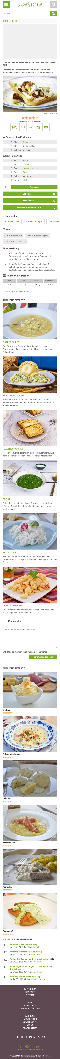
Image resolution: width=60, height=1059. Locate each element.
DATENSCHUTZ (30, 1005)
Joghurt (26, 164)
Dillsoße (6, 798)
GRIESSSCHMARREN (13, 605)
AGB (30, 1002)
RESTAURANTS (30, 1028)
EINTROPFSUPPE (11, 342)
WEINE (30, 1025)
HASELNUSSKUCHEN (13, 449)
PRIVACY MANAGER (30, 1008)
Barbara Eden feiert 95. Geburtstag (25, 952)
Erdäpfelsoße (9, 842)
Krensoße (7, 887)
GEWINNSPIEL (30, 1022)
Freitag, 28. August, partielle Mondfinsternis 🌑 (31, 959)
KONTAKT (30, 992)
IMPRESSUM (30, 989)
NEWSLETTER (30, 1019)
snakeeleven (39, 979)
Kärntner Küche (12, 221)
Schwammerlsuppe (12, 754)
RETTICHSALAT (10, 552)
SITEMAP (30, 995)
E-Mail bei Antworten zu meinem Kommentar (26, 652)
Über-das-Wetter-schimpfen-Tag (24, 976)
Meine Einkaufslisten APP (29, 207)
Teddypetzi (38, 962)
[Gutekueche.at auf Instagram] (30, 1037)
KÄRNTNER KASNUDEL (14, 395)
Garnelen (27, 142)
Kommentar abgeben (43, 657)
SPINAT (6, 499)
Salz (25, 172)
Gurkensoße (8, 931)
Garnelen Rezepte (34, 221)
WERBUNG (30, 1016)
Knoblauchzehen (30, 168)
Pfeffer (26, 180)
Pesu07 (36, 947)
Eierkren (6, 710)
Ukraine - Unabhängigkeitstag (23, 944)
